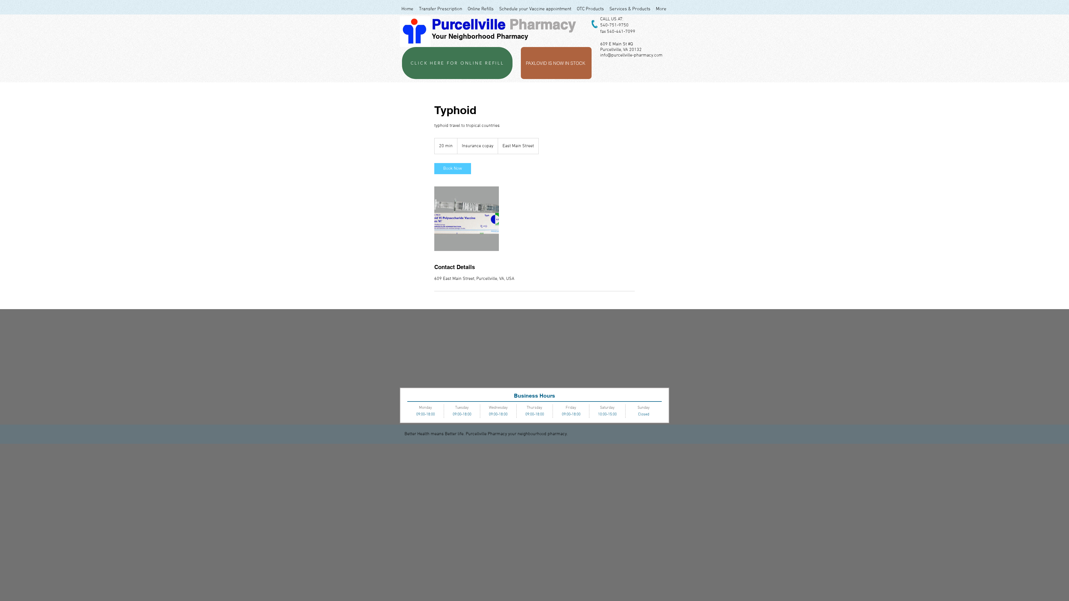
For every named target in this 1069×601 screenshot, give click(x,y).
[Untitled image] (466, 218)
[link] (452, 168)
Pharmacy (542, 24)
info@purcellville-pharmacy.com (631, 55)
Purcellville (469, 24)
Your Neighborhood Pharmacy (480, 36)
